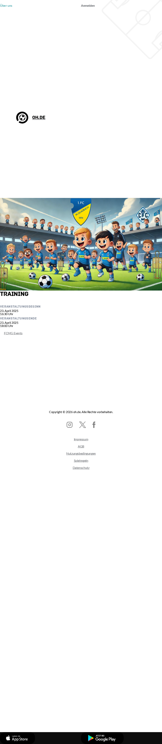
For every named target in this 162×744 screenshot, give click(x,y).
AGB (81, 446)
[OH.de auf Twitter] (82, 425)
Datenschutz (81, 467)
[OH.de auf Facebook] (94, 425)
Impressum (81, 439)
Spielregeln (81, 460)
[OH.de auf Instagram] (69, 425)
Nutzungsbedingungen (81, 453)
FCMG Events (11, 333)
